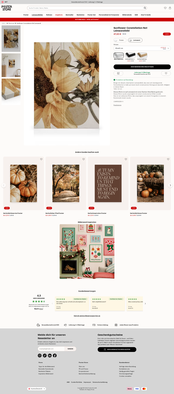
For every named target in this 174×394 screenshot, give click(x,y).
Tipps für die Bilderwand (46, 366)
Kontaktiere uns (124, 369)
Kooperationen (84, 371)
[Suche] (145, 8)
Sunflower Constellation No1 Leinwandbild (29, 23)
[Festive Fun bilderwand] (87, 251)
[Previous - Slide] (112, 57)
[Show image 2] (11, 65)
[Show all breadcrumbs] (4, 23)
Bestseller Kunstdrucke (46, 369)
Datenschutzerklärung (100, 382)
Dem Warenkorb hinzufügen (142, 67)
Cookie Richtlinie (76, 382)
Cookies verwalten (125, 376)
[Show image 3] (11, 92)
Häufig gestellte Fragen (126, 371)
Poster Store (91, 388)
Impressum (87, 382)
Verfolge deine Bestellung (127, 366)
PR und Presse (83, 369)
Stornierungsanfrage (126, 374)
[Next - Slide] (172, 57)
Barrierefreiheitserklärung (87, 374)
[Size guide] (118, 73)
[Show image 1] (11, 38)
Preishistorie (117, 105)
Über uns (82, 366)
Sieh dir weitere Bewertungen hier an (87, 316)
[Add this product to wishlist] (166, 73)
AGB (68, 382)
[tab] (165, 8)
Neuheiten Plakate (44, 371)
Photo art (11, 23)
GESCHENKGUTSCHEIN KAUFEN (118, 349)
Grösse (116, 44)
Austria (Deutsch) (36, 389)
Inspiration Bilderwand (46, 374)
